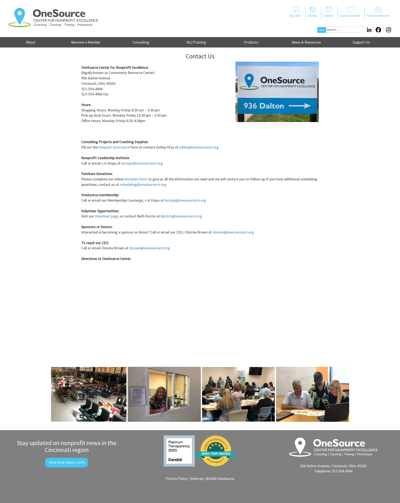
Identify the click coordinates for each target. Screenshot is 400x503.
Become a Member (85, 42)
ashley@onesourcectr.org (199, 147)
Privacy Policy (176, 478)
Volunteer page (106, 216)
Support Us (361, 42)
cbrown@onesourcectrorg (149, 248)
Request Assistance (114, 147)
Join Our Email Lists (66, 462)
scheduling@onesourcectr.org (143, 184)
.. (295, 12)
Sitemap (196, 478)
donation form (135, 179)
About (30, 42)
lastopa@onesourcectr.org (142, 163)
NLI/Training (196, 42)
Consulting (140, 42)
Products (251, 42)
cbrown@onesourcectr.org (233, 232)
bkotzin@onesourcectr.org (182, 216)
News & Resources (306, 42)
